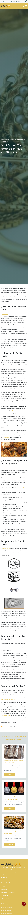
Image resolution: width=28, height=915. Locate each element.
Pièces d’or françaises (6, 908)
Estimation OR (4, 895)
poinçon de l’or (6, 548)
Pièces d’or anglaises (6, 910)
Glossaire (3, 886)
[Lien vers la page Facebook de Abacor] (1, 877)
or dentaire (13, 411)
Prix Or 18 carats (5, 898)
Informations (4, 889)
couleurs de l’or (20, 488)
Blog (6, 139)
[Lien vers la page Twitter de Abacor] (4, 877)
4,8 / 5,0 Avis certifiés (14, 1)
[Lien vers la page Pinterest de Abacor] (6, 877)
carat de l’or (5, 314)
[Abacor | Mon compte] (23, 2)
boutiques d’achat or (6, 715)
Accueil (2, 139)
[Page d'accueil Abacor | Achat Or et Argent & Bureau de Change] (6, 6)
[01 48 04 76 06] (24, 904)
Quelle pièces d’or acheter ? (8, 892)
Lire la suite (8, 774)
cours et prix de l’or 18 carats (8, 699)
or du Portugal (5, 437)
